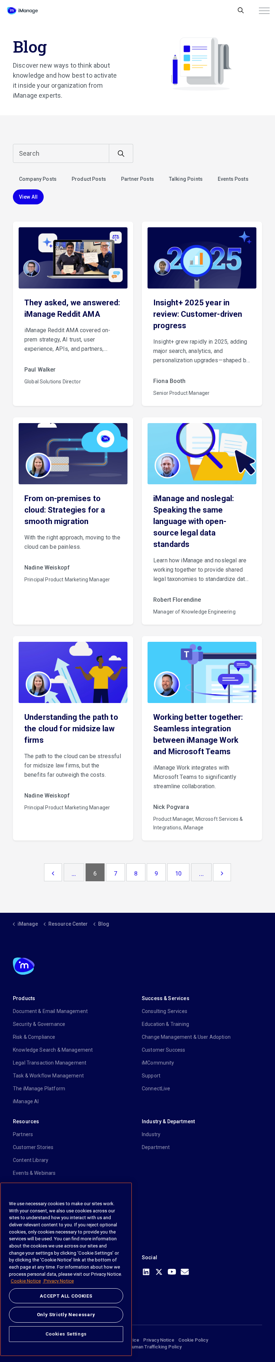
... (74, 873)
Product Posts (89, 179)
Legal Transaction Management (49, 1063)
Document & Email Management (50, 1011)
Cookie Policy (193, 1340)
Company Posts (38, 179)
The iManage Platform (39, 1088)
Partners (23, 1134)
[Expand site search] (240, 10)
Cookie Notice (26, 1281)
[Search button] (121, 153)
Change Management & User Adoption (186, 1037)
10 (178, 873)
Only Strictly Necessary (66, 1314)
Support (151, 1076)
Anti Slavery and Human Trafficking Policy (138, 1346)
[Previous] (53, 872)
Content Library (30, 1160)
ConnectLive (156, 1088)
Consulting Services (164, 1011)
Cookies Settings (66, 1334)
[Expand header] (264, 10)
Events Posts (233, 179)
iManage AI (26, 1101)
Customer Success (163, 1050)
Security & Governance (39, 1024)
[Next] (222, 872)
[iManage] (22, 11)
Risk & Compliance (34, 1037)
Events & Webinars (34, 1173)
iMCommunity (158, 1063)
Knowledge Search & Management (53, 1050)
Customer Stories (33, 1147)
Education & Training (165, 1024)
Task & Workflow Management (48, 1076)
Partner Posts (137, 179)
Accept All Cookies (66, 1296)
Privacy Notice (158, 1340)
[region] (66, 1269)
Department (156, 1147)
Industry (151, 1134)
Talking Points (186, 179)
